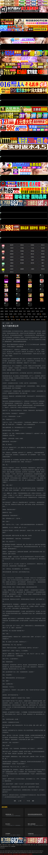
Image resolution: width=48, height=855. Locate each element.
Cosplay (32, 247)
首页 (3, 323)
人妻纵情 (32, 269)
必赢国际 (2, 311)
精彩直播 (20, 311)
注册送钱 (27, 308)
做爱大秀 (41, 316)
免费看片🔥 (39, 314)
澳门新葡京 (20, 314)
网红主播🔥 (43, 319)
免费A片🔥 (13, 319)
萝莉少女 (42, 245)
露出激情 (22, 263)
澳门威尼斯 (2, 319)
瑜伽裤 (32, 259)
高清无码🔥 (33, 319)
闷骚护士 (42, 259)
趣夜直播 (6, 314)
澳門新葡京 (29, 314)
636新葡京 (44, 314)
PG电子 (23, 308)
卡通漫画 (11, 263)
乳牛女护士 (8, 824)
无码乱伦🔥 (12, 316)
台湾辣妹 (11, 251)
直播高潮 (16, 311)
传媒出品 (11, 265)
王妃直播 (37, 311)
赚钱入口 (28, 319)
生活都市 (11, 269)
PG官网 (6, 308)
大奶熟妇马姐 (31, 833)
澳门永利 (18, 308)
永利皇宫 (34, 314)
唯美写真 (32, 263)
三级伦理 (11, 247)
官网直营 (14, 308)
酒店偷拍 (28, 311)
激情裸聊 (2, 316)
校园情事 (22, 269)
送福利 (36, 308)
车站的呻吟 (8, 833)
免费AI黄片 (38, 319)
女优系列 (22, 257)
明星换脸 (22, 259)
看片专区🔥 (23, 319)
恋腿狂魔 (42, 257)
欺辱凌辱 (11, 253)
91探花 (22, 253)
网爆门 (43, 263)
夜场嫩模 (10, 314)
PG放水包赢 (11, 311)
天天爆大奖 (22, 316)
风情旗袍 (11, 259)
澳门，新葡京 (31, 316)
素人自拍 (42, 247)
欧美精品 (32, 245)
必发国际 (15, 314)
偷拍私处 (2, 314)
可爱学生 (32, 257)
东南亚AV (43, 251)
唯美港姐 (32, 251)
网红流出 (32, 253)
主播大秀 (33, 311)
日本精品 (22, 247)
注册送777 (32, 308)
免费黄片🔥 (7, 316)
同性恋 (43, 265)
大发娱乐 (24, 314)
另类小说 (11, 271)
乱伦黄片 (41, 311)
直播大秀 (45, 316)
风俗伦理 (42, 269)
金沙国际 (26, 316)
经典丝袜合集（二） (10, 814)
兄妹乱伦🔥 (18, 319)
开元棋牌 (10, 308)
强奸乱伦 (22, 245)
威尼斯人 (2, 308)
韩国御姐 (22, 251)
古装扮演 (11, 257)
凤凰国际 (6, 311)
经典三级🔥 (8, 319)
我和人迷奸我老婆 (31, 824)
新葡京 (39, 308)
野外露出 (42, 253)
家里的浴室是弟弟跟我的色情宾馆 (35, 814)
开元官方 (16, 316)
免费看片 (36, 316)
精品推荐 (11, 245)
